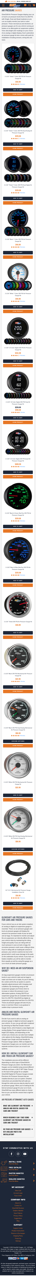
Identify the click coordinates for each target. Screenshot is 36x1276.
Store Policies (18, 1213)
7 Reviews (22, 193)
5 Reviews (22, 301)
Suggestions (18, 1218)
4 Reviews (22, 84)
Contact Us (18, 1205)
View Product (18, 94)
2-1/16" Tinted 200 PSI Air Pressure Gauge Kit (18, 621)
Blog (18, 1221)
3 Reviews (22, 466)
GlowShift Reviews (18, 1208)
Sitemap (18, 1241)
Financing (18, 1238)
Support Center (18, 1228)
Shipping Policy (18, 1236)
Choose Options (18, 741)
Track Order (18, 1195)
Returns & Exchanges (18, 1233)
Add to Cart (17, 89)
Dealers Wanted (18, 1210)
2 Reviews (22, 138)
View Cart (18, 1190)
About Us (18, 1203)
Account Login (18, 1193)
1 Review (22, 412)
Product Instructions (18, 1231)
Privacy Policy (18, 1215)
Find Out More (13, 1164)
